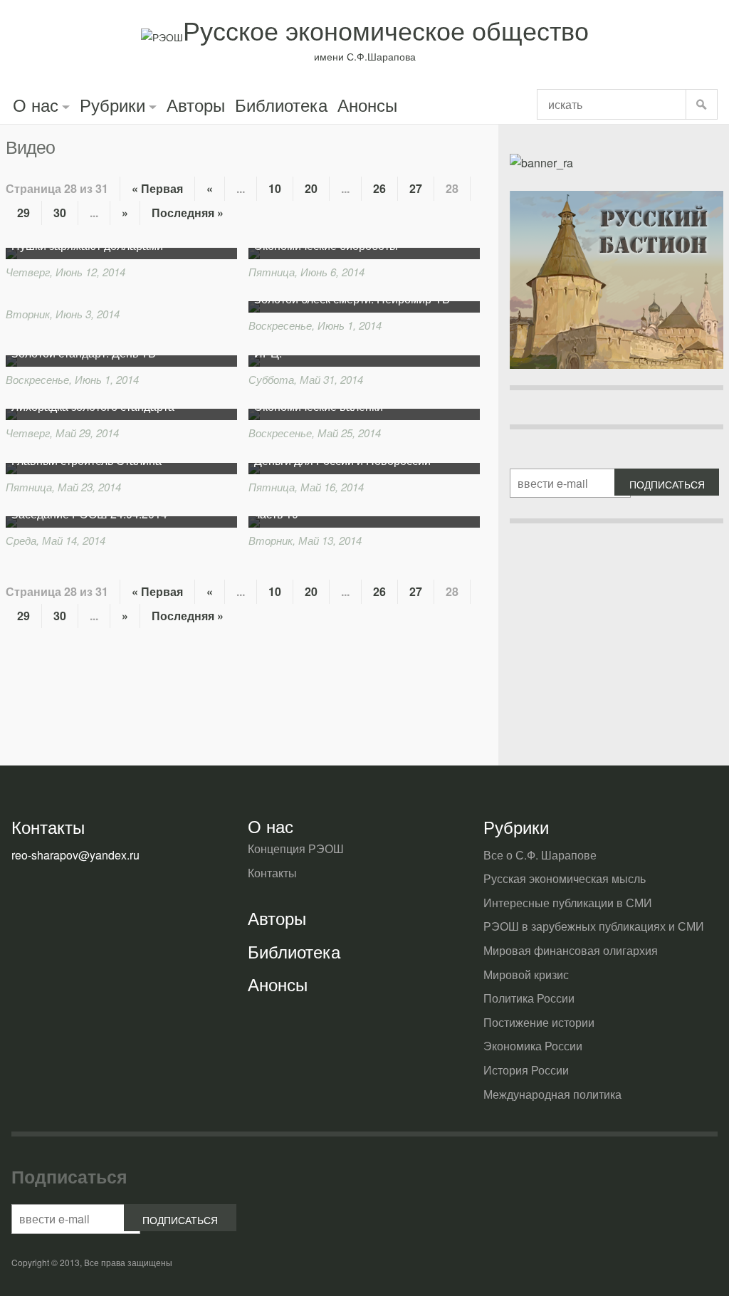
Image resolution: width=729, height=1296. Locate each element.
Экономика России (532, 1046)
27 (415, 188)
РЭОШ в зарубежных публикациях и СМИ (593, 926)
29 (23, 212)
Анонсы (367, 104)
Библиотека (281, 104)
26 (379, 188)
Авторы (196, 104)
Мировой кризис (526, 974)
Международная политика (552, 1094)
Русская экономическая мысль (564, 878)
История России (526, 1070)
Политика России (529, 998)
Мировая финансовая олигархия (570, 950)
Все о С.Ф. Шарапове (540, 855)
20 (311, 188)
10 (274, 188)
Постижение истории (538, 1022)
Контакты (272, 872)
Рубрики (112, 104)
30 (59, 212)
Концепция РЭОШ (296, 848)
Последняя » (188, 212)
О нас (35, 104)
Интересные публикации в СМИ (567, 902)
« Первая (157, 188)
